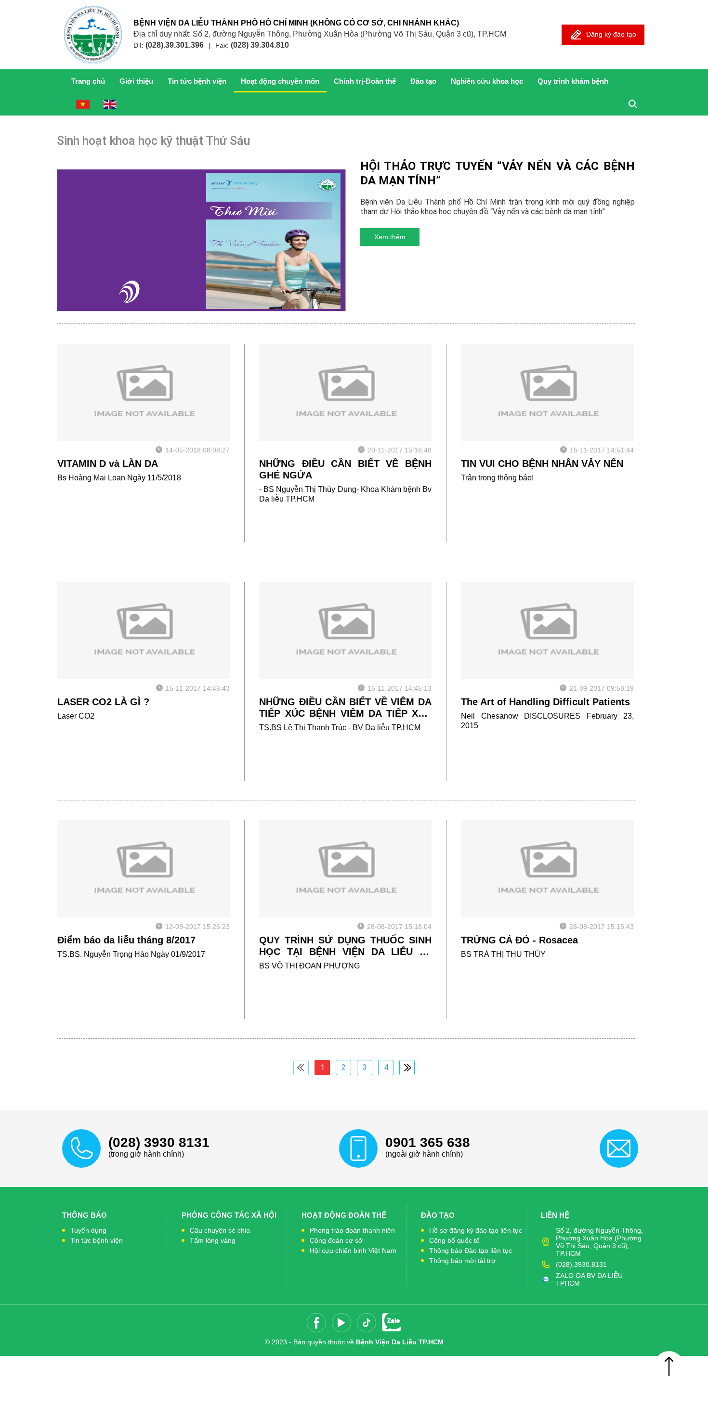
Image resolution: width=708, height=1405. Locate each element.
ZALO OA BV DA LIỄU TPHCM (589, 1279)
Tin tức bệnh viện (96, 1240)
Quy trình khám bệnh (573, 81)
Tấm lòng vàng (213, 1240)
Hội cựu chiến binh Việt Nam (353, 1250)
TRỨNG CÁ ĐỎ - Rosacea (519, 940)
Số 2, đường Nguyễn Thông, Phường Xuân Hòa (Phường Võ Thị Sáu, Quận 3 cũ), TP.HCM (599, 1241)
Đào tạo (423, 81)
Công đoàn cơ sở (336, 1240)
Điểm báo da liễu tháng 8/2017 (126, 940)
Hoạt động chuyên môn (280, 81)
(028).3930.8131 (581, 1264)
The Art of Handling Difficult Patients (545, 701)
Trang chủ (88, 81)
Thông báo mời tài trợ (462, 1260)
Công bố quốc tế (454, 1240)
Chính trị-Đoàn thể (365, 81)
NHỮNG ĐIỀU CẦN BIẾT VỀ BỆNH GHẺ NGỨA (345, 469)
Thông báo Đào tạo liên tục (470, 1250)
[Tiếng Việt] (82, 104)
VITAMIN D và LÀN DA (107, 463)
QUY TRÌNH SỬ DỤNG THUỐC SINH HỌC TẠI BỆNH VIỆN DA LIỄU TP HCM (345, 946)
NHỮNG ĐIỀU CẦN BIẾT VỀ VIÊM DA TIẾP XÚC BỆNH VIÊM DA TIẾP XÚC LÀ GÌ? (345, 707)
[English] (109, 104)
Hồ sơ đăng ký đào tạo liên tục (475, 1230)
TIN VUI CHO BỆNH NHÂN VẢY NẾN (542, 463)
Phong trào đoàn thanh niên (352, 1230)
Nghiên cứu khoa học (487, 81)
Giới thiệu (136, 81)
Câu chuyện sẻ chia (220, 1230)
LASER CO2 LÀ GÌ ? (103, 701)
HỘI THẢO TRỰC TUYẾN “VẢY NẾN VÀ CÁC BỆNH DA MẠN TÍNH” (497, 173)
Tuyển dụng (88, 1230)
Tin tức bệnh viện (197, 81)
